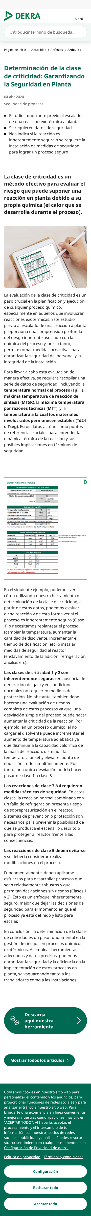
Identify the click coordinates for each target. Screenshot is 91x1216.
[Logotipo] (24, 16)
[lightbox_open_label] (45, 527)
